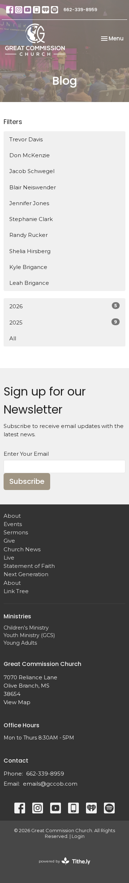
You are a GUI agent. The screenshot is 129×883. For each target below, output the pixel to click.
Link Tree (16, 591)
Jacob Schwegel (31, 171)
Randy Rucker (28, 234)
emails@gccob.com (50, 783)
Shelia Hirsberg (30, 251)
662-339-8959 (80, 9)
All (12, 338)
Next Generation (26, 574)
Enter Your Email (26, 453)
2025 (63, 322)
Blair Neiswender (32, 187)
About (12, 515)
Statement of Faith (29, 565)
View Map (17, 702)
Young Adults (20, 643)
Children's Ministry (26, 627)
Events (13, 524)
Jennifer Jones (29, 203)
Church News (22, 549)
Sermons (16, 532)
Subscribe (26, 481)
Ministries (17, 616)
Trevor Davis (26, 139)
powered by (61, 867)
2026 (63, 306)
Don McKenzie (29, 155)
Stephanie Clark (31, 219)
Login (78, 836)
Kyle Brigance (28, 267)
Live (9, 557)
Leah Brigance (29, 282)
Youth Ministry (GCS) (29, 635)
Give (9, 540)
